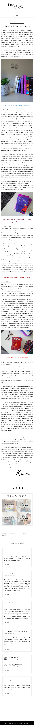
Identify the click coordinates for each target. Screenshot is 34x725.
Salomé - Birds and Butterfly (17, 631)
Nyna (9, 679)
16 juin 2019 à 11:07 (9, 633)
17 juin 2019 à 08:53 (9, 680)
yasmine (10, 573)
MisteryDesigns (24, 723)
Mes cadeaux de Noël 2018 (25, 533)
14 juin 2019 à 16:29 (9, 575)
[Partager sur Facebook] (10, 488)
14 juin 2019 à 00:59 (9, 552)
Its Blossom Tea (13, 657)
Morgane (11, 603)
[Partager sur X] (13, 488)
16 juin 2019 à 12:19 (13, 659)
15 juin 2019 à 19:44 (9, 605)
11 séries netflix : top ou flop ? (9, 534)
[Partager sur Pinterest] (16, 488)
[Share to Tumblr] (19, 488)
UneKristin (12, 723)
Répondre (6, 565)
